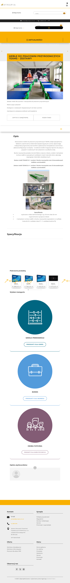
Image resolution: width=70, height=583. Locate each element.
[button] (60, 64)
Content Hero (51, 579)
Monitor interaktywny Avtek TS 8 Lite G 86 (54, 284)
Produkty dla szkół (34, 344)
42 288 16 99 (42, 20)
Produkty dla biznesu (35, 398)
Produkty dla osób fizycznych (35, 452)
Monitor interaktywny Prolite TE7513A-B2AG (29, 284)
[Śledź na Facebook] (16, 569)
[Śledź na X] (20, 569)
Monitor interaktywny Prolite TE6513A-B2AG (42, 284)
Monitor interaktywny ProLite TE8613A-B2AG (17, 284)
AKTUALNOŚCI (35, 40)
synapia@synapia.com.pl (28, 20)
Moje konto (18, 28)
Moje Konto (17, 13)
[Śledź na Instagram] (23, 569)
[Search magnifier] (64, 13)
